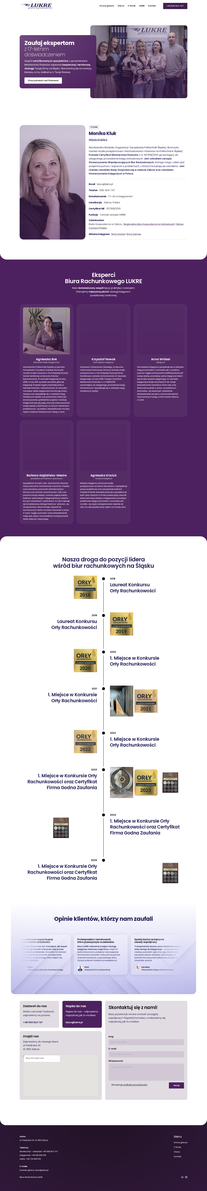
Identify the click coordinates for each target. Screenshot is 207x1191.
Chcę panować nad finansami (43, 80)
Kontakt (152, 6)
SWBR (142, 6)
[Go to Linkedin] (182, 1177)
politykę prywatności (135, 1084)
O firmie (131, 6)
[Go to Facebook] (186, 1177)
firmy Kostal (118, 234)
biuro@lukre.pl (74, 1022)
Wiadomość (116, 1061)
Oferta (121, 6)
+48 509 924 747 (33, 1022)
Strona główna (106, 6)
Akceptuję (129, 1084)
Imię (111, 1036)
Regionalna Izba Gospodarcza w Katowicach (149, 224)
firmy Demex (133, 234)
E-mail (112, 1048)
